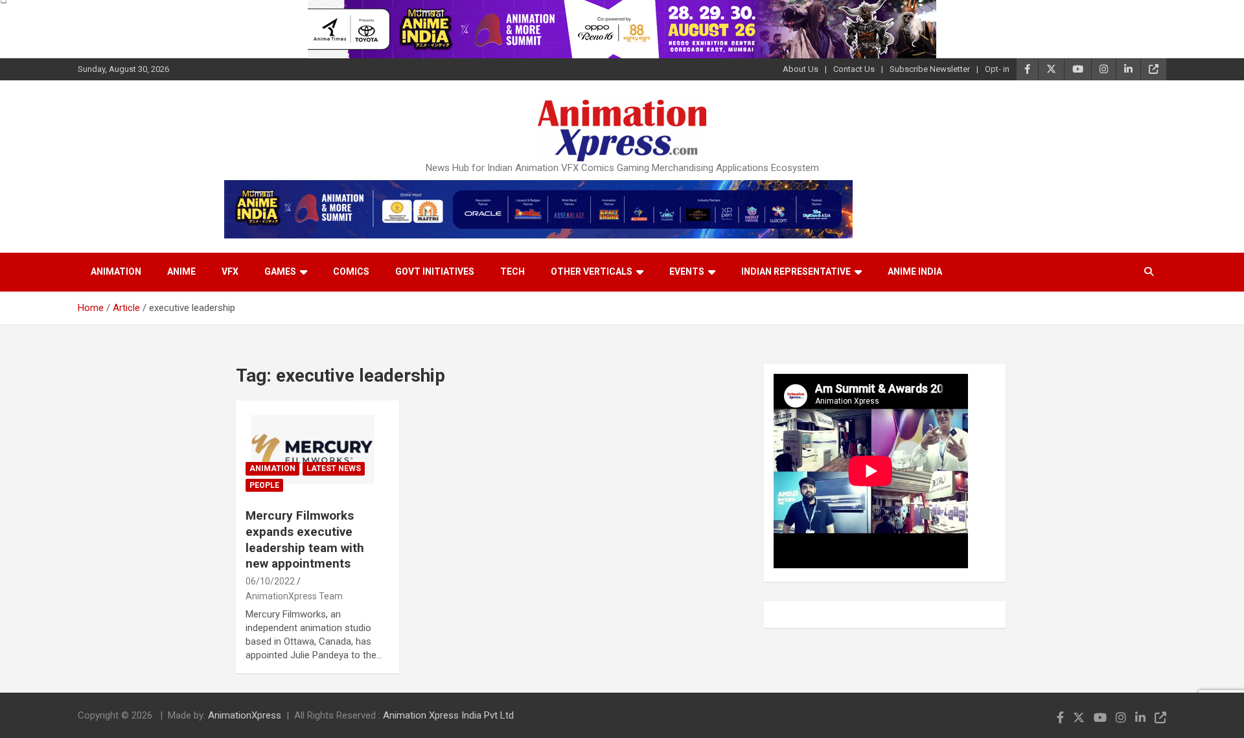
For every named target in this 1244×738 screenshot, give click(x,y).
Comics (351, 271)
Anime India (915, 271)
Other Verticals (591, 271)
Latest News (333, 468)
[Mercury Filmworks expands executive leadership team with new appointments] (317, 449)
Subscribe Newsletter (930, 69)
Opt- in (997, 69)
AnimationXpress (244, 715)
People (264, 485)
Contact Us (854, 69)
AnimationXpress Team (294, 596)
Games (280, 271)
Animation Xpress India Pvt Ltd (448, 715)
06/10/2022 (270, 581)
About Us (800, 69)
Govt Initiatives (434, 271)
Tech (512, 271)
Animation (116, 271)
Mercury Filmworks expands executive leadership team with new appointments (305, 539)
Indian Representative (796, 271)
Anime (181, 271)
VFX (230, 271)
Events (686, 271)
